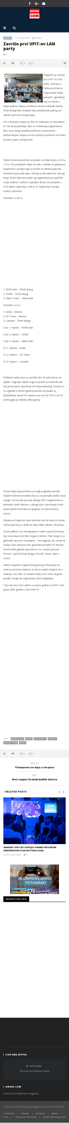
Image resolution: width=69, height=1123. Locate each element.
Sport (55, 1113)
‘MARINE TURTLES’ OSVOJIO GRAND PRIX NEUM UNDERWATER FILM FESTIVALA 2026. (29, 849)
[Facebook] (29, 3)
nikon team (10, 742)
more (64, 63)
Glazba (25, 1113)
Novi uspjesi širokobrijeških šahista (34, 778)
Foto (6, 1117)
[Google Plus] (36, 3)
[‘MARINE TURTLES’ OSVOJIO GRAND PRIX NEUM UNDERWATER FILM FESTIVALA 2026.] (34, 820)
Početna (9, 1113)
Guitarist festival (26, 1117)
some (23, 742)
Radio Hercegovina (54, 1117)
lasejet (52, 738)
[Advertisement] (34, 245)
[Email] (43, 3)
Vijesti (7, 38)
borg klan (18, 738)
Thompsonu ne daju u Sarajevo (34, 766)
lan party (40, 738)
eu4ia (29, 738)
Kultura (40, 1113)
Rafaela (38, 38)
